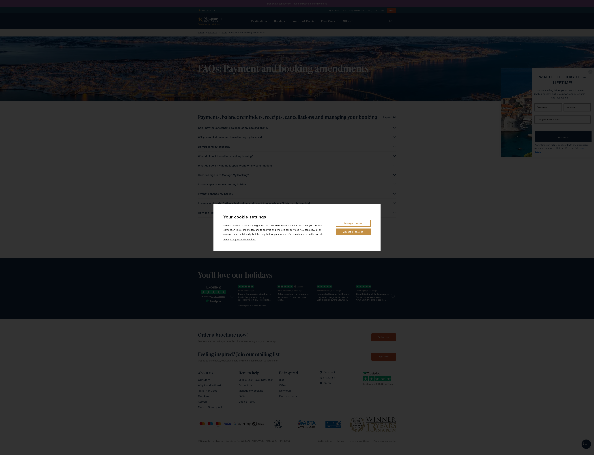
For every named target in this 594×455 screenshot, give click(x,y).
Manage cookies (353, 223)
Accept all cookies (353, 232)
